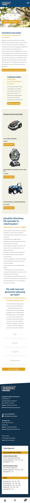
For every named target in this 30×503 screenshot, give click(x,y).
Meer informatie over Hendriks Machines (14, 70)
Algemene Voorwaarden (8, 440)
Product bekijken (9, 144)
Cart (23, 499)
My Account (5, 500)
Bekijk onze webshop (14, 103)
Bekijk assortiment (10, 21)
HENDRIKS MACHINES (10, 416)
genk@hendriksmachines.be (12, 429)
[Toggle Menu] (28, 3)
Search (15, 500)
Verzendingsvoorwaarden (8, 438)
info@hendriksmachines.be (12, 407)
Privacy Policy (5, 435)
